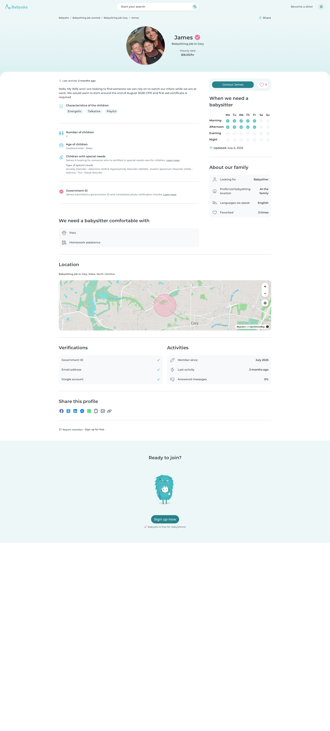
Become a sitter (302, 6)
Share (266, 17)
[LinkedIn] (75, 411)
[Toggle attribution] (267, 327)
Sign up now (165, 519)
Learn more (173, 160)
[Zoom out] (265, 293)
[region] (165, 305)
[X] (68, 411)
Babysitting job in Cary (188, 43)
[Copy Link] (109, 411)
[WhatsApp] (89, 411)
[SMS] (96, 411)
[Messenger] (82, 411)
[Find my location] (265, 303)
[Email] (103, 411)
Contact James (232, 84)
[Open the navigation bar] (321, 6)
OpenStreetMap (257, 326)
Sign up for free (94, 429)
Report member (72, 429)
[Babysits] (17, 7)
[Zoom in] (265, 286)
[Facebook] (61, 411)
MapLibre (241, 326)
